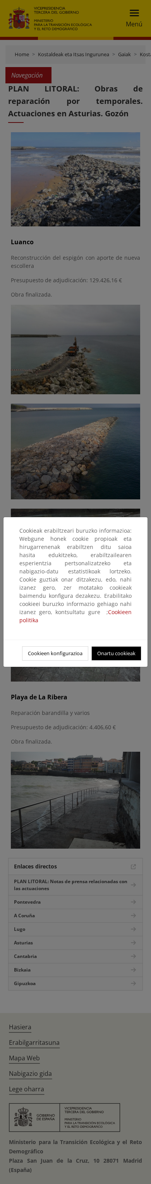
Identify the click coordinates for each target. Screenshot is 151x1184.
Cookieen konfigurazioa (55, 653)
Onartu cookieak (116, 653)
